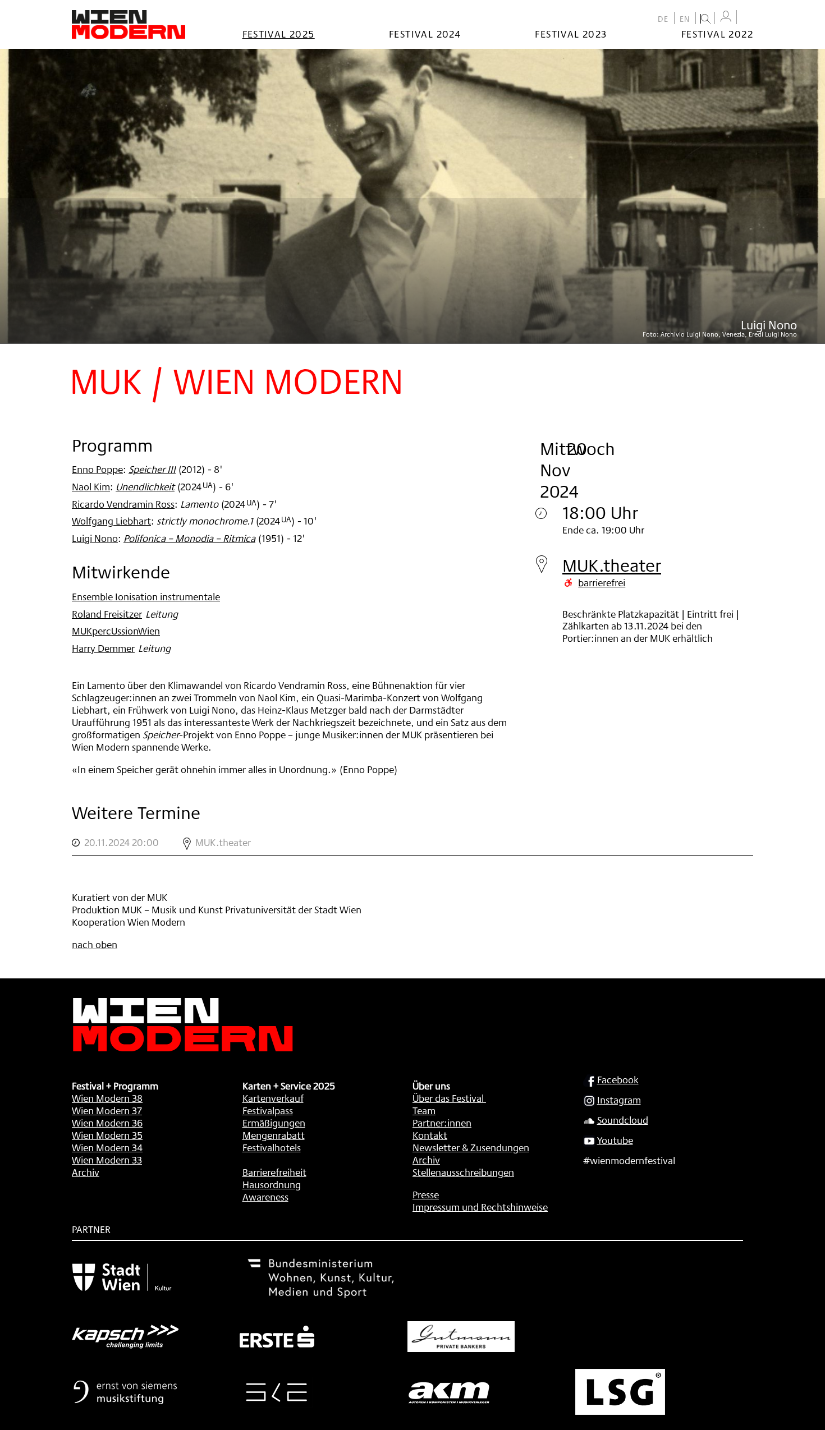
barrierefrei (601, 582)
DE (663, 19)
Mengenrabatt (273, 1135)
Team (424, 1110)
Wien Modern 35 (107, 1135)
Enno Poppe (97, 469)
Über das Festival (448, 1098)
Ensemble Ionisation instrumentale (146, 596)
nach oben (94, 944)
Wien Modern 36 (107, 1122)
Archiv (85, 1172)
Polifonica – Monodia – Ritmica (189, 538)
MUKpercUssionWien (116, 630)
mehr (412, 842)
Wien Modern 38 (107, 1098)
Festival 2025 (278, 33)
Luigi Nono (95, 538)
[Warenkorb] (747, 18)
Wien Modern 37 (107, 1110)
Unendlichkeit (145, 486)
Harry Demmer (103, 648)
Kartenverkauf (273, 1098)
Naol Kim (91, 486)
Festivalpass (267, 1110)
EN (685, 19)
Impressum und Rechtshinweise (480, 1206)
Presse (425, 1194)
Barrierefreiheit (274, 1172)
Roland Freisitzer (107, 613)
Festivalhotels (271, 1147)
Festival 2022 (717, 33)
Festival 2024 (425, 33)
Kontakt (429, 1135)
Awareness (265, 1196)
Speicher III (152, 469)
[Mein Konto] (725, 16)
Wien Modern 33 (107, 1159)
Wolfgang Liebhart (111, 520)
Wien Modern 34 (107, 1147)
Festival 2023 (571, 33)
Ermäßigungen (273, 1122)
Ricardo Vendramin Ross (123, 503)
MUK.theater (611, 565)
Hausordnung (271, 1184)
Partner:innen (441, 1122)
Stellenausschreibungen (463, 1172)
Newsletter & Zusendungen (470, 1147)
